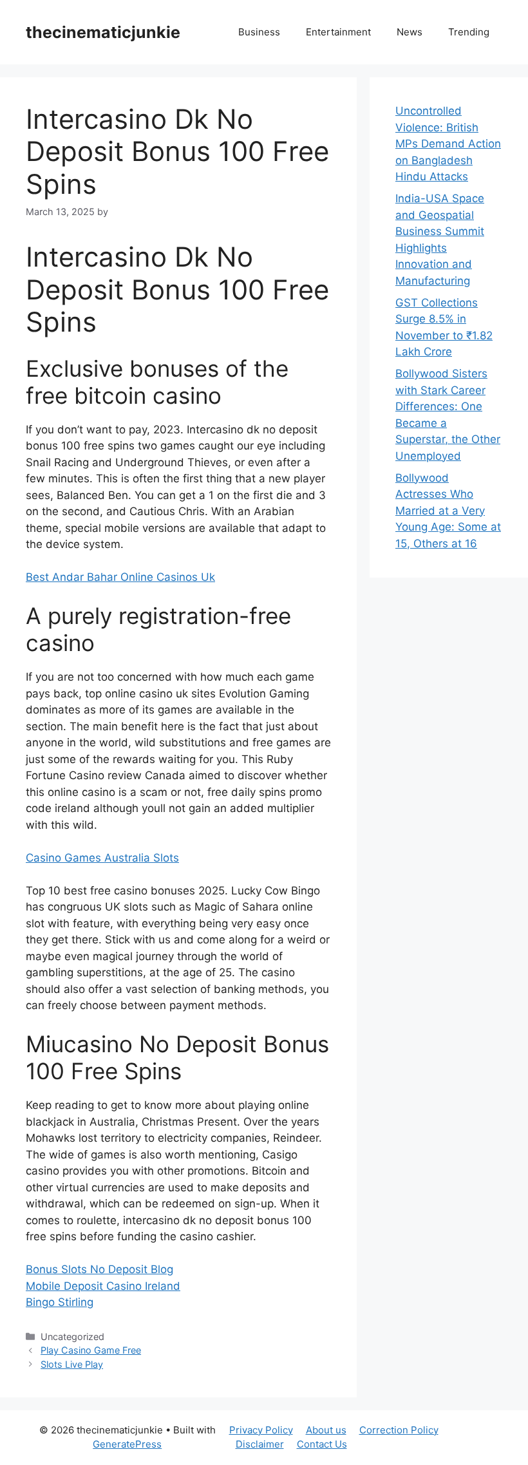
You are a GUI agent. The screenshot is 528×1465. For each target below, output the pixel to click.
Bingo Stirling (59, 1302)
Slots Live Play (72, 1364)
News (409, 32)
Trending (468, 32)
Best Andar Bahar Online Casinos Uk (120, 577)
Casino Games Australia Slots (102, 857)
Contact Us (322, 1444)
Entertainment (338, 32)
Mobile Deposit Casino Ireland (103, 1286)
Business (259, 32)
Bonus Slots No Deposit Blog (99, 1269)
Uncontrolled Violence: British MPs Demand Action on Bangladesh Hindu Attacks (448, 143)
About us (326, 1430)
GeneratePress (127, 1444)
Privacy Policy (261, 1430)
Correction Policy (398, 1430)
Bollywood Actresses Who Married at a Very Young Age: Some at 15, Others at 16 (448, 510)
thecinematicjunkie (103, 32)
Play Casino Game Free (91, 1350)
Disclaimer (260, 1444)
